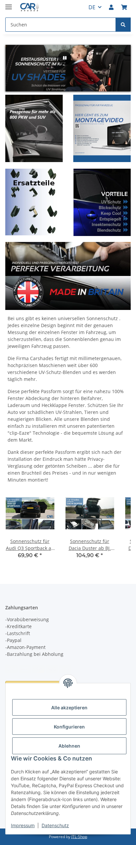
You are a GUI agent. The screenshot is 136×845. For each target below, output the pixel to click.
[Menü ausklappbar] (8, 4)
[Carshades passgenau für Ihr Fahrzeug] (102, 127)
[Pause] (64, 58)
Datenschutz (55, 825)
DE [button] (91, 7)
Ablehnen (69, 746)
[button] (111, 7)
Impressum (23, 825)
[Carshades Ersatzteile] (34, 205)
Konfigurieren (69, 726)
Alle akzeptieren (69, 707)
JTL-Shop (79, 836)
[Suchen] (123, 24)
